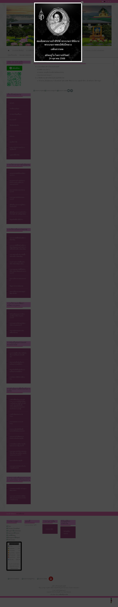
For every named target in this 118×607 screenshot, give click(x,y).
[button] (82, 2)
